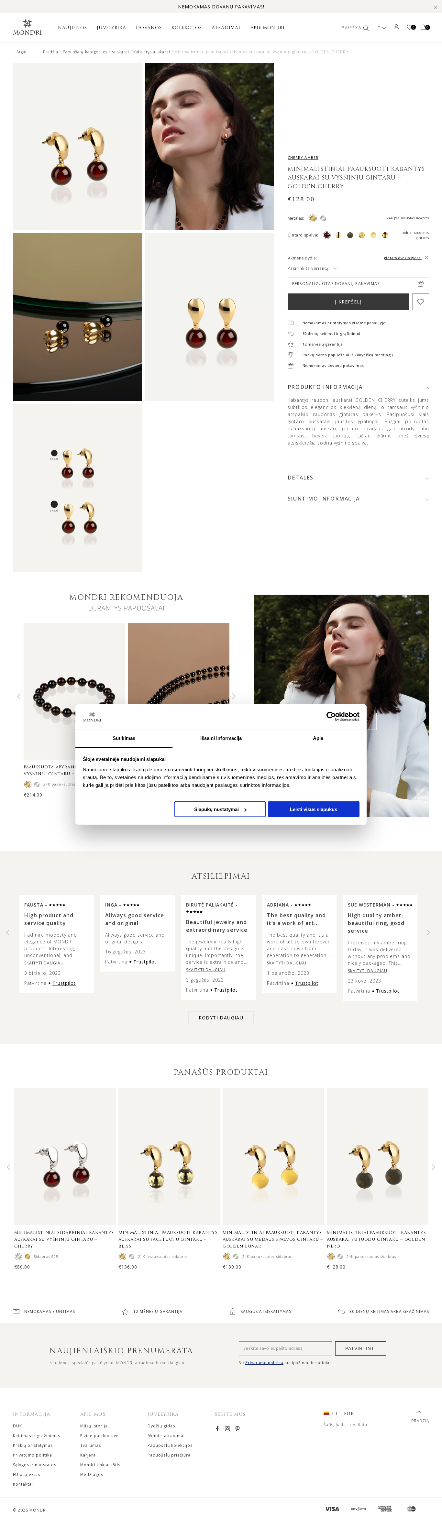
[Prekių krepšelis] (423, 28)
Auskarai (120, 52)
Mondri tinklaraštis (100, 1465)
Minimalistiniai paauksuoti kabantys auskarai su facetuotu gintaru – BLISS (168, 1239)
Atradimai (226, 28)
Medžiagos (91, 1474)
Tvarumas (90, 1445)
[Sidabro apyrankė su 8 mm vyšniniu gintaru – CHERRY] (36, 784)
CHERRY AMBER (303, 157)
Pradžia (51, 52)
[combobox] (320, 268)
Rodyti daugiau (221, 1018)
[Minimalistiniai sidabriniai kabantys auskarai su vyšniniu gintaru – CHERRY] (18, 1256)
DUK (17, 1426)
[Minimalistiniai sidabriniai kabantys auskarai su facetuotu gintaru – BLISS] (131, 1256)
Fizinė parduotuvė (99, 1435)
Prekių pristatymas (33, 1445)
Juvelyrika (111, 28)
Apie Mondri (267, 28)
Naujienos (72, 28)
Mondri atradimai (166, 1435)
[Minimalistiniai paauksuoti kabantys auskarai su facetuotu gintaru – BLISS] (122, 1256)
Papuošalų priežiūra (169, 1455)
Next (234, 696)
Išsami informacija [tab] (221, 738)
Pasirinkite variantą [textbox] (308, 268)
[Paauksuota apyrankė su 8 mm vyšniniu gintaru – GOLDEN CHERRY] (27, 784)
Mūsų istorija (94, 1426)
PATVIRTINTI (360, 1348)
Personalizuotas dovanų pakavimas (336, 283)
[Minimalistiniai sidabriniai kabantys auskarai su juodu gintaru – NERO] (340, 1256)
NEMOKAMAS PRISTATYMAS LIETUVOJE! (221, 7)
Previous (19, 696)
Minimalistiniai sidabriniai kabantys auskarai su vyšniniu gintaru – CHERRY (64, 1239)
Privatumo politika (32, 1455)
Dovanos (148, 28)
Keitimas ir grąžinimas (36, 1435)
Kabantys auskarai (151, 52)
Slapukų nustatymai (216, 809)
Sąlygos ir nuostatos (34, 1465)
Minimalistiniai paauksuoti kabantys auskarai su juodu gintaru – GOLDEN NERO (376, 1239)
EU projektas (26, 1474)
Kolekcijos (186, 28)
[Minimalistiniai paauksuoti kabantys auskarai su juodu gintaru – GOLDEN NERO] (331, 1256)
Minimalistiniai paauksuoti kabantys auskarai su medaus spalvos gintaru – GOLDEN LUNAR (273, 1239)
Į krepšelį (348, 302)
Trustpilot (64, 983)
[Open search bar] (366, 27)
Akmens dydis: (302, 258)
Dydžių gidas (161, 1426)
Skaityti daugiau (44, 963)
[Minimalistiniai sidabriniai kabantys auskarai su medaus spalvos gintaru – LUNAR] (235, 1256)
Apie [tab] (318, 738)
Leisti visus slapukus (313, 809)
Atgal (22, 52)
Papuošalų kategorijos (85, 52)
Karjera (88, 1455)
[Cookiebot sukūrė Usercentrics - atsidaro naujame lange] (331, 716)
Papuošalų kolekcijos (170, 1445)
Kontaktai (23, 1484)
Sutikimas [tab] (124, 738)
